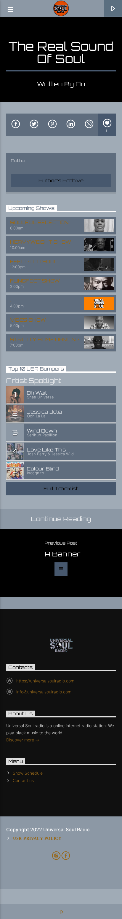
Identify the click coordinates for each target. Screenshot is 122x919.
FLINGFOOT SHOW (35, 281)
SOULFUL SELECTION (39, 222)
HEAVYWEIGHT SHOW (40, 242)
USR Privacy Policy (37, 838)
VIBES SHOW (28, 320)
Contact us (23, 780)
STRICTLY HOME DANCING (44, 339)
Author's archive (61, 181)
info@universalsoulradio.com (43, 691)
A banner (63, 554)
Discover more (20, 739)
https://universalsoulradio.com (45, 680)
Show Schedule (28, 773)
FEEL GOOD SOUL (34, 261)
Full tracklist (61, 489)
